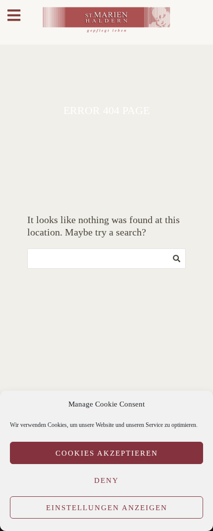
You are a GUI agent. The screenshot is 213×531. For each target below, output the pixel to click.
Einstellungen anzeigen (106, 508)
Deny (106, 480)
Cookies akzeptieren (106, 453)
